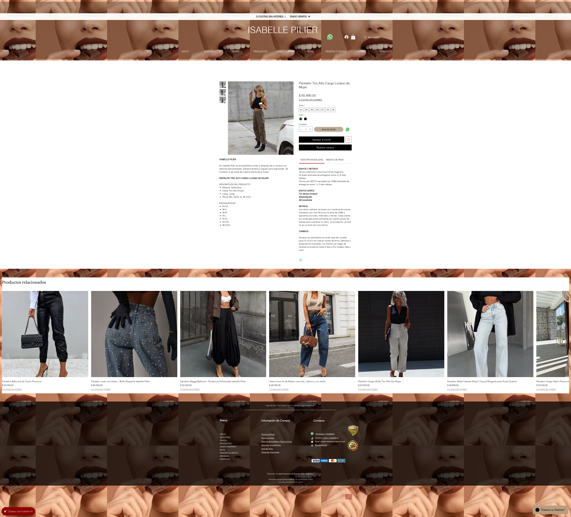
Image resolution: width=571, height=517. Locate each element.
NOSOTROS (225, 438)
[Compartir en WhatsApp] (301, 260)
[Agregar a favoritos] (348, 140)
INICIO (223, 435)
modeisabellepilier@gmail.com (332, 442)
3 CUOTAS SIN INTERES (310, 100)
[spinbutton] (306, 129)
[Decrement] (301, 129)
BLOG (222, 450)
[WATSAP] (330, 36)
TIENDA (223, 441)
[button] (353, 36)
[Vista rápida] (45, 334)
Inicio (222, 71)
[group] (285, 341)
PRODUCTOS (226, 444)
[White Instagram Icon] (312, 446)
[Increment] (310, 129)
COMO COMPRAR (228, 447)
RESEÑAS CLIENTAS (229, 453)
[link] (312, 160)
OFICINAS (224, 456)
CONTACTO (225, 460)
